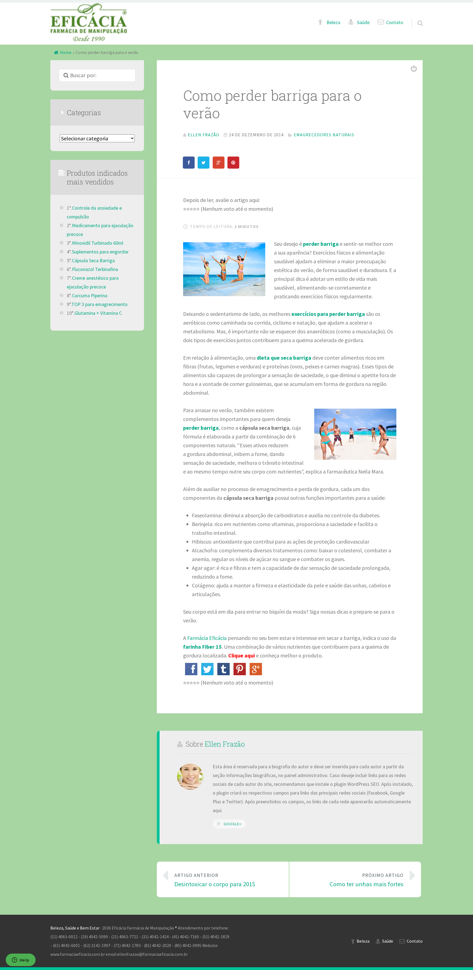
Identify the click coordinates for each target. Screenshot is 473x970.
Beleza (333, 22)
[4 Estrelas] (194, 209)
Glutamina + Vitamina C (98, 313)
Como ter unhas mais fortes (366, 880)
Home (65, 52)
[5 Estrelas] (198, 209)
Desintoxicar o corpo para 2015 (214, 880)
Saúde (363, 22)
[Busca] (415, 16)
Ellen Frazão (225, 744)
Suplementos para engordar (100, 252)
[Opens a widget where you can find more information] (20, 960)
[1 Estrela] (184, 209)
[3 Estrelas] (191, 209)
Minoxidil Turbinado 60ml (97, 243)
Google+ (232, 823)
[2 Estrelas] (188, 209)
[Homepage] (88, 22)
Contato (394, 22)
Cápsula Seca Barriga (93, 261)
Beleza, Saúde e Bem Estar (75, 928)
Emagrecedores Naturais (324, 134)
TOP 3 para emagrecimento (99, 304)
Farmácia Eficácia (207, 637)
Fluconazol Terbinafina (95, 269)
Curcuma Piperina (89, 296)
